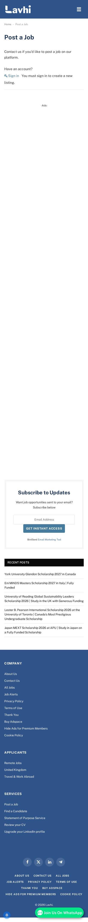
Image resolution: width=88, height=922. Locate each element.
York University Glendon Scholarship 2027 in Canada (40, 574)
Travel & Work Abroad (19, 776)
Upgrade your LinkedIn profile (24, 831)
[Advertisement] (44, 288)
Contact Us (12, 680)
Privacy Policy (13, 701)
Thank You (11, 714)
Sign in (13, 76)
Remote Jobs (13, 763)
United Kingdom (15, 769)
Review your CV (14, 824)
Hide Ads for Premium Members (26, 728)
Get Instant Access (44, 528)
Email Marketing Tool (49, 539)
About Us (10, 674)
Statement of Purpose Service (24, 818)
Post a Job (11, 804)
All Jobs (9, 687)
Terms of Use (13, 708)
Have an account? (18, 69)
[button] (79, 9)
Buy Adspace (13, 721)
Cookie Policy (13, 735)
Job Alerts (11, 694)
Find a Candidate (15, 811)
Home (7, 24)
